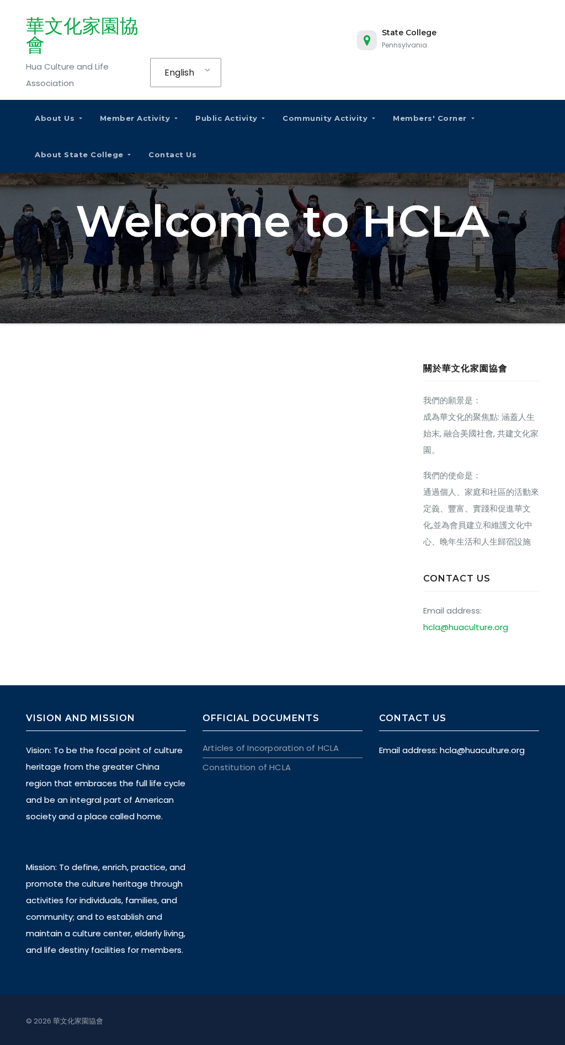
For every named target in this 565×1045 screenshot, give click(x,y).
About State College (80, 154)
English (179, 72)
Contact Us (172, 154)
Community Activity (326, 118)
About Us (56, 118)
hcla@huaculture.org (465, 627)
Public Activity (227, 118)
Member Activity (136, 118)
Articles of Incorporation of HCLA (270, 748)
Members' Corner (431, 118)
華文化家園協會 (82, 35)
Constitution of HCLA (246, 767)
